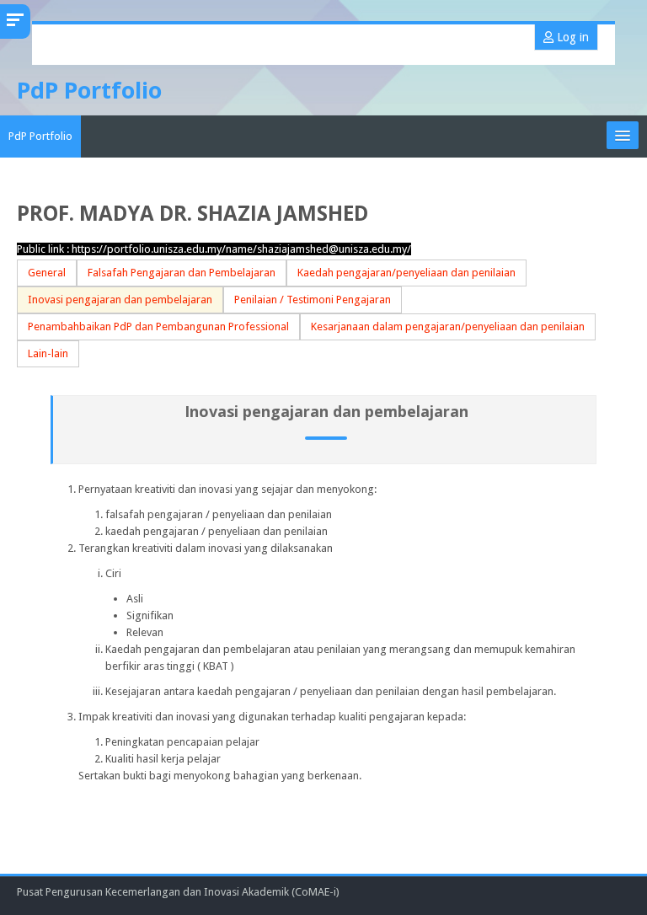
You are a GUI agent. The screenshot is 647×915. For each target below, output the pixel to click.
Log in (571, 37)
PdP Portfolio (40, 136)
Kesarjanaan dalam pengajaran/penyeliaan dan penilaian (448, 326)
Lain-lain (48, 353)
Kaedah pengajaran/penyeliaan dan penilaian (406, 272)
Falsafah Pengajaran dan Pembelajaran (181, 272)
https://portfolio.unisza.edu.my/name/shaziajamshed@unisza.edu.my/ (241, 249)
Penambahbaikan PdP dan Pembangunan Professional (158, 326)
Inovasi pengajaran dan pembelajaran (120, 299)
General (47, 272)
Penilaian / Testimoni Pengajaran (312, 299)
